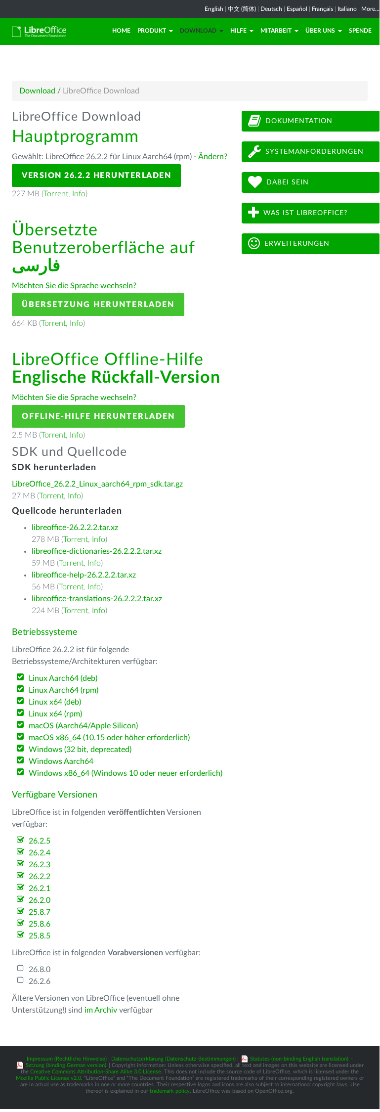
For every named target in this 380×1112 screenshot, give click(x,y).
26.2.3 (39, 865)
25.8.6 (39, 924)
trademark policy (170, 1091)
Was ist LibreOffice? (305, 213)
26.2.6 (39, 981)
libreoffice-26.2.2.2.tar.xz (75, 528)
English (214, 9)
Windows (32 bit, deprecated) (80, 750)
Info (78, 194)
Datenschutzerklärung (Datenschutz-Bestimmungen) (173, 1059)
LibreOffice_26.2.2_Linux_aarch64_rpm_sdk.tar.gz (97, 484)
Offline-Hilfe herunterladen (98, 416)
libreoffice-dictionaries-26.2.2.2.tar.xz (97, 551)
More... (370, 9)
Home (121, 31)
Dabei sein (287, 182)
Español (297, 9)
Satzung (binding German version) (66, 1065)
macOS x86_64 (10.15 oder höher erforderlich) (109, 738)
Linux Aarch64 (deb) (63, 678)
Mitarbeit (276, 31)
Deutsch (271, 9)
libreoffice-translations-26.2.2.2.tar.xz (97, 599)
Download (198, 31)
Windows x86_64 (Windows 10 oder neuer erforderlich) (125, 773)
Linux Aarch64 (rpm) (63, 690)
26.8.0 (39, 970)
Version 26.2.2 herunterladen (96, 175)
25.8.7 (39, 912)
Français (322, 9)
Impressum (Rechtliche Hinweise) (67, 1059)
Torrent (55, 194)
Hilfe (238, 31)
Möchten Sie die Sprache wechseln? (74, 286)
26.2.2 (39, 877)
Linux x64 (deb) (55, 702)
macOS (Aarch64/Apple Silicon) (83, 726)
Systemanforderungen (314, 151)
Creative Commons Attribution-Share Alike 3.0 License (95, 1071)
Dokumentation (299, 121)
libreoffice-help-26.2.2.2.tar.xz (84, 575)
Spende (360, 31)
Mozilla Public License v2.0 (48, 1078)
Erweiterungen (297, 243)
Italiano (347, 9)
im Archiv (100, 1010)
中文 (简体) (242, 9)
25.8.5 (39, 936)
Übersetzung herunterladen (98, 305)
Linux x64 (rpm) (55, 714)
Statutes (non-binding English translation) (299, 1059)
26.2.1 (39, 888)
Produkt (151, 31)
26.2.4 (39, 853)
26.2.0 (39, 900)
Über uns (320, 31)
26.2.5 (39, 841)
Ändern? (212, 157)
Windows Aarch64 (61, 761)
